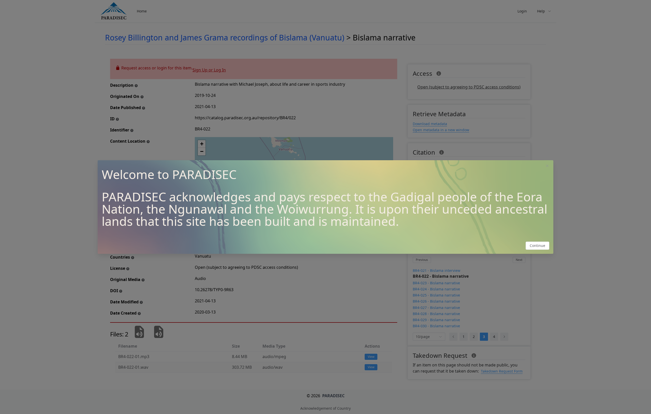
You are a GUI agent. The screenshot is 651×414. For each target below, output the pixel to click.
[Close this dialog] (547, 166)
